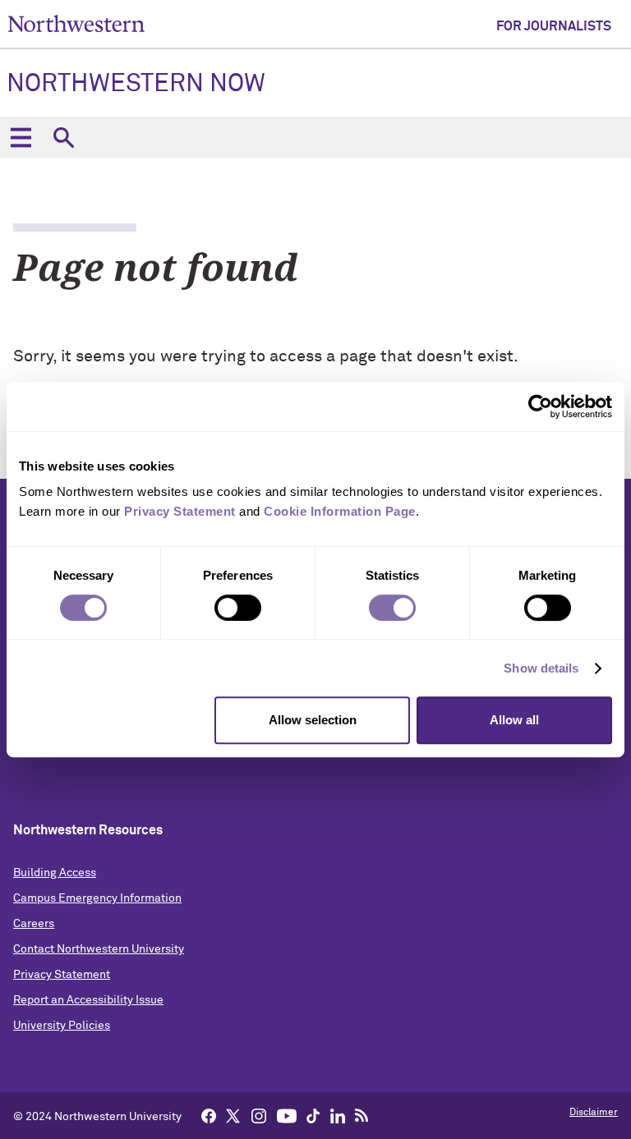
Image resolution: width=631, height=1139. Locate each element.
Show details (541, 668)
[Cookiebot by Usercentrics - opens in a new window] (540, 406)
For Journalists (553, 26)
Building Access (54, 873)
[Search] (63, 137)
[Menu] (20, 137)
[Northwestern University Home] (76, 23)
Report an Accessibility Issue (88, 1000)
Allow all (514, 720)
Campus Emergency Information (97, 898)
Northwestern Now (136, 84)
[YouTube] (287, 1115)
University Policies (61, 1025)
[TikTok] (313, 1115)
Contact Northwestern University (98, 949)
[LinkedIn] (337, 1115)
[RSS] (362, 1115)
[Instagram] (258, 1115)
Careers (33, 924)
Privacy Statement (61, 975)
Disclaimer (593, 1113)
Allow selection (313, 720)
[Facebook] (208, 1115)
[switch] (237, 608)
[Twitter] (233, 1115)
